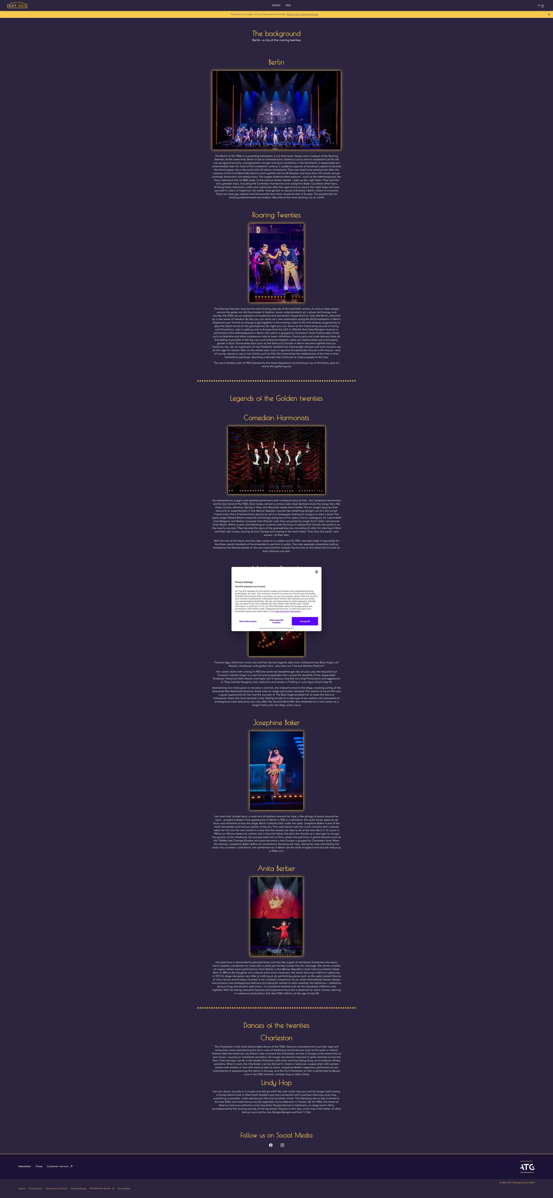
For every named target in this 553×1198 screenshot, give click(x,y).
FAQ (288, 5)
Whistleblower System (100, 1188)
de (539, 5)
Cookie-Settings (78, 1189)
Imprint (21, 1189)
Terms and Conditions (56, 1189)
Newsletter (24, 1166)
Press (39, 1166)
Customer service (57, 1166)
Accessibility (124, 1189)
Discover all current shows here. (302, 14)
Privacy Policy (35, 1189)
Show (276, 5)
